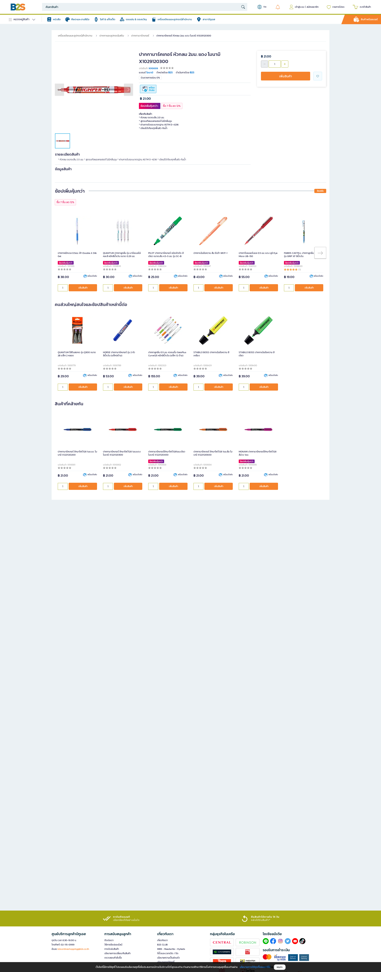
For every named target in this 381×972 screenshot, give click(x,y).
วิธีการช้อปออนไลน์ (113, 944)
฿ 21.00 (145, 98)
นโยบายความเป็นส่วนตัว (168, 958)
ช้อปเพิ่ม (320, 190)
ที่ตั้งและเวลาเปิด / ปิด (167, 953)
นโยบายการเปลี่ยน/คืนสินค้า (117, 953)
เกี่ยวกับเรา (162, 940)
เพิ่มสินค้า (285, 76)
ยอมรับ (280, 967)
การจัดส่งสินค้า (111, 949)
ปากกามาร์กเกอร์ (140, 35)
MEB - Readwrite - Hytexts (171, 949)
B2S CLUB (162, 944)
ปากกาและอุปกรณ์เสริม (111, 35)
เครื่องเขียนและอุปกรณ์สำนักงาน (75, 35)
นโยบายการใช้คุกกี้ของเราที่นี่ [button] (255, 967)
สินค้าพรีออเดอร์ (369, 19)
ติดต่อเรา (109, 940)
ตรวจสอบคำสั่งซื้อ (113, 958)
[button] (59, 90)
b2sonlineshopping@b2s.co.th (73, 949)
